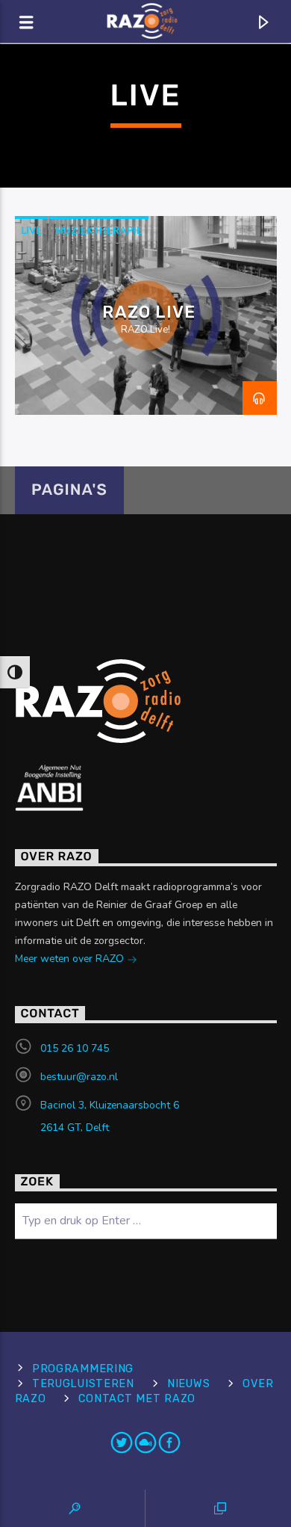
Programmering (83, 1369)
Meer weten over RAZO (71, 958)
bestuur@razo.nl (79, 1077)
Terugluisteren (83, 1384)
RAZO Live (148, 312)
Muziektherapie (99, 231)
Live (31, 231)
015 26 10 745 (74, 1048)
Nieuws (188, 1384)
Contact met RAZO (136, 1398)
